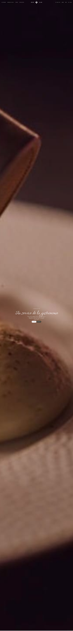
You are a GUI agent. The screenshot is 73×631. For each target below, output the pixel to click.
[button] (34, 321)
